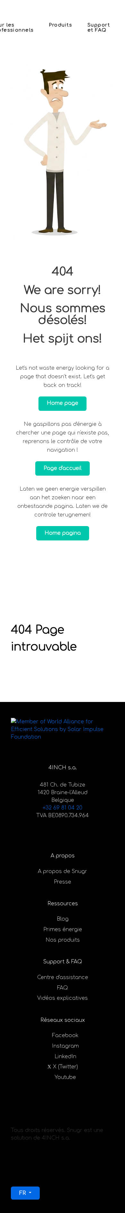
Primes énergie (62, 929)
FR (23, 1193)
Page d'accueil (62, 468)
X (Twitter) (65, 1067)
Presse (62, 882)
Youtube (65, 1077)
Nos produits (63, 940)
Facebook (65, 1035)
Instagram (65, 1046)
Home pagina (63, 533)
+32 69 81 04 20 (62, 808)
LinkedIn (65, 1056)
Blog (63, 919)
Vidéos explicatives (62, 998)
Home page (62, 403)
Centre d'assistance (62, 977)
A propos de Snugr (62, 871)
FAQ (62, 988)
